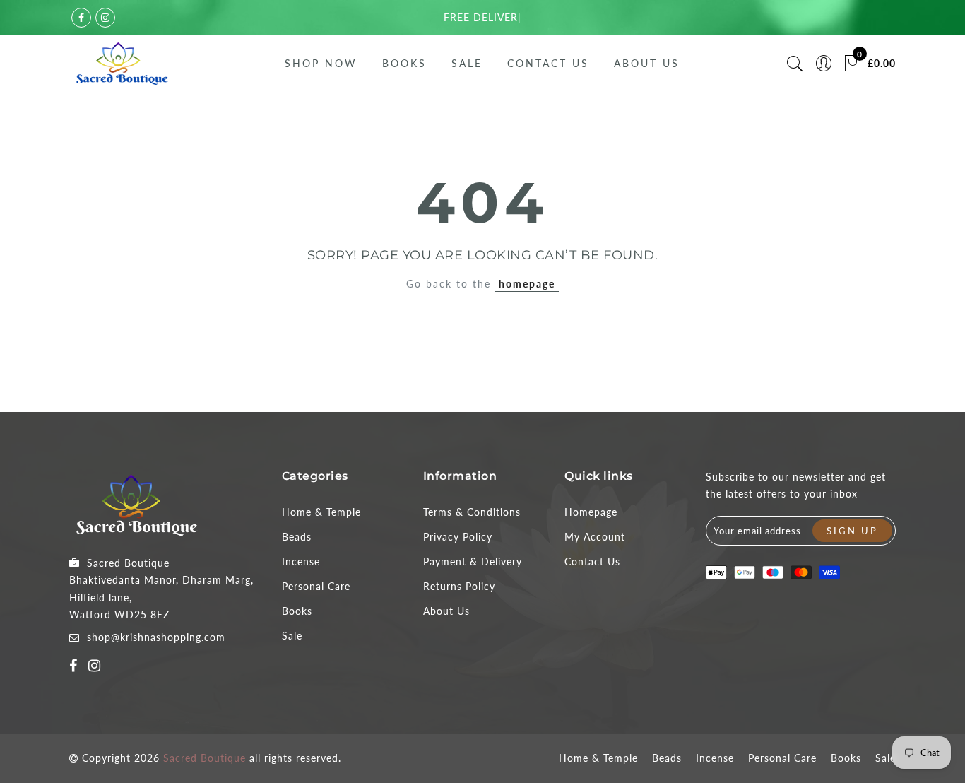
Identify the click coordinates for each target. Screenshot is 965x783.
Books (404, 63)
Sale (466, 63)
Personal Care (316, 586)
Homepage (590, 512)
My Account (594, 537)
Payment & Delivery (472, 561)
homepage (527, 284)
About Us (647, 63)
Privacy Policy (457, 537)
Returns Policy (459, 586)
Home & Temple (321, 512)
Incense (301, 561)
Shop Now (321, 63)
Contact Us (548, 63)
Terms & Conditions (472, 512)
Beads (297, 537)
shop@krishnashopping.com (156, 637)
